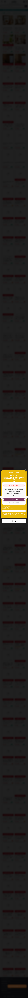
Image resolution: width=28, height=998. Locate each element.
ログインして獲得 (14, 499)
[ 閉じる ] (14, 521)
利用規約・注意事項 (8, 510)
